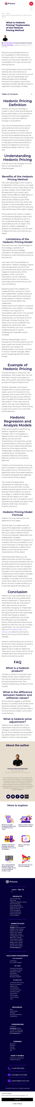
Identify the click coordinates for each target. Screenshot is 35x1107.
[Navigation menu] (31, 3)
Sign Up (21, 889)
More (27, 1095)
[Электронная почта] (8, 797)
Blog (8, 13)
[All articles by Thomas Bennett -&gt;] (13, 797)
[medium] (22, 797)
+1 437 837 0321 (17, 1068)
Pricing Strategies (7, 45)
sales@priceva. (17, 1075)
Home (3, 13)
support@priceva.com (20, 1081)
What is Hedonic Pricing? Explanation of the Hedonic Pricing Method (16, 16)
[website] (27, 797)
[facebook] (17, 797)
